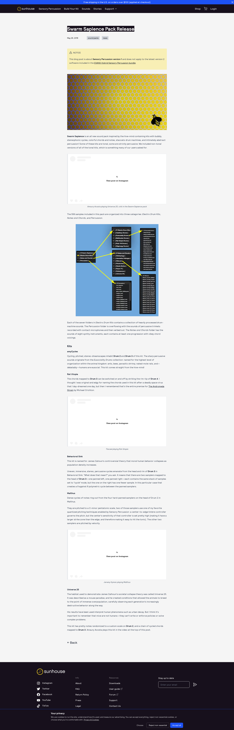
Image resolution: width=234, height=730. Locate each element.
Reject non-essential (158, 725)
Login (213, 8)
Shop (198, 8)
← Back (72, 642)
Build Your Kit (71, 8)
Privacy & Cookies (91, 720)
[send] (193, 684)
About (78, 683)
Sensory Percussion (50, 8)
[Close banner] (232, 2)
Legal (78, 706)
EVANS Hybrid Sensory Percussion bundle (115, 63)
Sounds (86, 8)
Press (78, 700)
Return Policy (82, 694)
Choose (140, 725)
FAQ (77, 689)
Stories (97, 8)
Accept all (176, 725)
